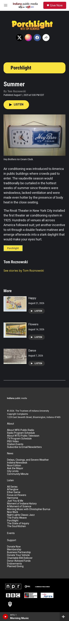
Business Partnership (19, 552)
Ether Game (13, 492)
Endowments (14, 563)
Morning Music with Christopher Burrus (28, 509)
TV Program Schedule (19, 438)
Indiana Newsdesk (17, 462)
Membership (14, 549)
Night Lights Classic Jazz (21, 515)
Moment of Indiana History (22, 503)
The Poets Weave (17, 517)
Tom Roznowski (16, 262)
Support (11, 540)
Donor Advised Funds (19, 561)
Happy (32, 298)
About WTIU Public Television (23, 435)
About (10, 423)
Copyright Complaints (17, 414)
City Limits (13, 471)
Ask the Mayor (15, 468)
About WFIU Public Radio (20, 430)
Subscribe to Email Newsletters (24, 447)
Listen (10, 480)
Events (11, 533)
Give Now (56, 5)
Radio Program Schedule (21, 433)
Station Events (15, 444)
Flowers (33, 324)
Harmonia (12, 498)
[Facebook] (37, 37)
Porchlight (21, 68)
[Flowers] (15, 330)
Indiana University (40, 411)
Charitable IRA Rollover (20, 558)
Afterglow (12, 489)
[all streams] (64, 616)
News (10, 453)
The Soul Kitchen (16, 526)
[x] (19, 37)
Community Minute (17, 474)
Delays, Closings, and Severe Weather (28, 460)
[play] (5, 616)
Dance (32, 350)
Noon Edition (14, 465)
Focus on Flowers (16, 495)
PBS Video (13, 441)
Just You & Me (15, 500)
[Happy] (15, 303)
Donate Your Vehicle (18, 555)
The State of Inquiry (18, 523)
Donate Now (14, 546)
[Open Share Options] (46, 37)
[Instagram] (28, 37)
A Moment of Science (19, 506)
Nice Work (12, 512)
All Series (12, 486)
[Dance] (15, 356)
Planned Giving (15, 566)
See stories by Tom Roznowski (24, 270)
